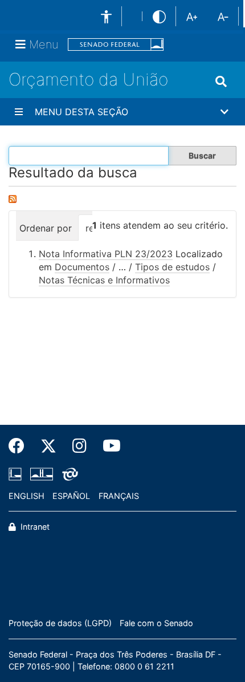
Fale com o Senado (156, 623)
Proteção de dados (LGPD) (60, 623)
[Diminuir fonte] (223, 16)
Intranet (34, 526)
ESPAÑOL (71, 496)
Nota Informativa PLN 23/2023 (106, 253)
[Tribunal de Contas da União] (68, 474)
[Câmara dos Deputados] (17, 474)
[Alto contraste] (159, 16)
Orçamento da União (88, 79)
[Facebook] (20, 446)
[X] (48, 446)
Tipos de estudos (172, 267)
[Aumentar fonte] (191, 16)
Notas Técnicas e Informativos (104, 280)
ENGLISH (26, 496)
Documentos (82, 267)
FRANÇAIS (119, 496)
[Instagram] (79, 446)
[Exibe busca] (221, 81)
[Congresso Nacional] (42, 474)
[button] (122, 111)
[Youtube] (108, 446)
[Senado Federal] (116, 44)
